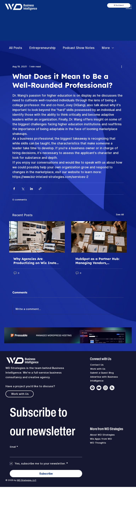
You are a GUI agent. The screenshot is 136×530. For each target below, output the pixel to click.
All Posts (15, 48)
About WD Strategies (102, 434)
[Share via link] (40, 188)
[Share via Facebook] (14, 188)
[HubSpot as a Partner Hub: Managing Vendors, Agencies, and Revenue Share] (99, 237)
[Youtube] (99, 387)
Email (14, 446)
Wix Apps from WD (101, 438)
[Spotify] (92, 387)
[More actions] (121, 66)
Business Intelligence (30, 7)
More (106, 48)
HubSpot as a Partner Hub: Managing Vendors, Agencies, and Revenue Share (97, 261)
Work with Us (97, 368)
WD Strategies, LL (26, 480)
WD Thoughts (98, 442)
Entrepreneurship (42, 48)
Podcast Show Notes (79, 48)
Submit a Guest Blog (102, 372)
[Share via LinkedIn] (31, 188)
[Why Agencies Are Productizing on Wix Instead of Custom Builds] (37, 237)
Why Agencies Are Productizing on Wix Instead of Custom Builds (37, 261)
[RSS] (112, 387)
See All (120, 214)
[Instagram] (105, 387)
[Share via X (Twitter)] (22, 188)
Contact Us (97, 364)
